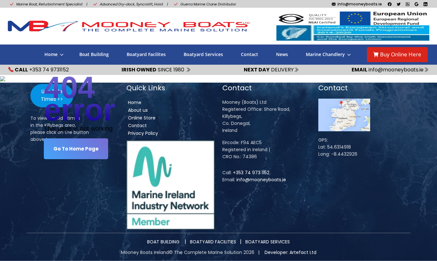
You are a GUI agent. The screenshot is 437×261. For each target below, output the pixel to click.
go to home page (76, 148)
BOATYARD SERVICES (267, 242)
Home (51, 54)
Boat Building (94, 54)
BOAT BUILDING (164, 242)
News (282, 54)
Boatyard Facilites (146, 54)
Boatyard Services (203, 54)
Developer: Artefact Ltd (290, 252)
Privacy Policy (143, 133)
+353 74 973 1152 (251, 172)
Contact (249, 54)
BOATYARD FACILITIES (213, 242)
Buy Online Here (400, 54)
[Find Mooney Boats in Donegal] (344, 114)
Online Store (141, 118)
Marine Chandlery (325, 54)
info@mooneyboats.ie (261, 179)
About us (138, 110)
